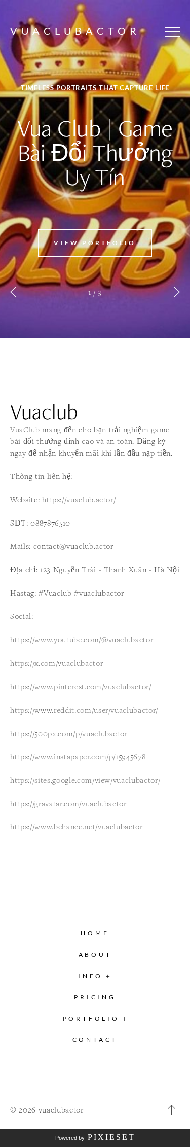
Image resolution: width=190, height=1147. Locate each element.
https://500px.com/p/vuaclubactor (68, 733)
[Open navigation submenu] (125, 1018)
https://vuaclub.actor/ (79, 499)
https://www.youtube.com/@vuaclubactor (81, 639)
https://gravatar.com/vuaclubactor (68, 803)
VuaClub (25, 429)
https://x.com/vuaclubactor (56, 662)
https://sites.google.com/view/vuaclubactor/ (85, 780)
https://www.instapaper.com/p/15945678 (77, 756)
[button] (172, 32)
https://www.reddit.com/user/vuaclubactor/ (84, 710)
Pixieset (111, 1137)
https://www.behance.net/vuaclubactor (76, 826)
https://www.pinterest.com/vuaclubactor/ (80, 686)
